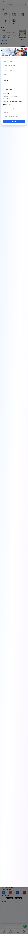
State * (4, 78)
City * (4, 82)
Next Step (14, 121)
